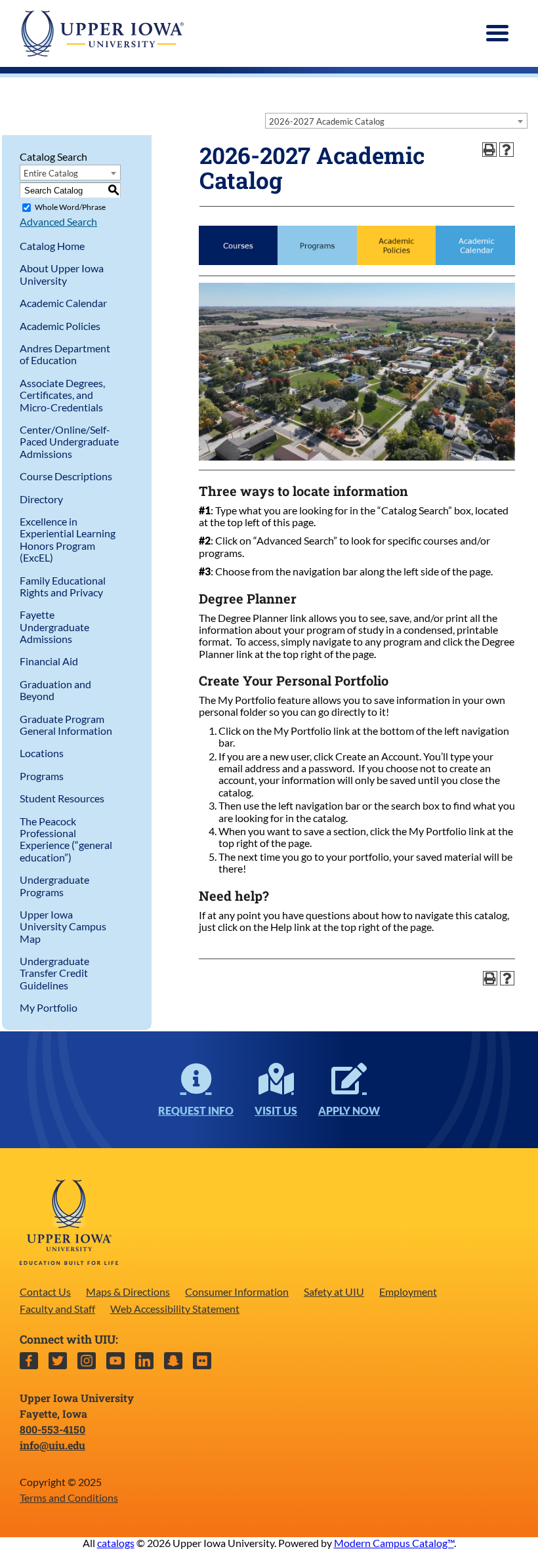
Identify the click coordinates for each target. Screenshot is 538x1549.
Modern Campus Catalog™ (394, 1543)
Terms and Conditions (69, 1497)
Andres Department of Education (65, 354)
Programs (42, 776)
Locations (42, 753)
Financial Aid (49, 661)
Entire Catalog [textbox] (51, 173)
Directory (41, 499)
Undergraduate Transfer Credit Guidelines (54, 973)
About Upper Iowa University (62, 274)
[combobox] (396, 121)
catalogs (115, 1543)
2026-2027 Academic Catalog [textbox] (326, 121)
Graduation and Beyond (55, 690)
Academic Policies (60, 326)
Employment (408, 1291)
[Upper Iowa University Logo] (102, 33)
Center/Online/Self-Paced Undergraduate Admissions (69, 441)
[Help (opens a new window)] (506, 149)
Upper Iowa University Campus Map (63, 926)
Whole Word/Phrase (70, 207)
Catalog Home (52, 245)
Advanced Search (58, 221)
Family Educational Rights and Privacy (63, 586)
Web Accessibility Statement (174, 1308)
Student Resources (62, 798)
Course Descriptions (66, 476)
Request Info (196, 1110)
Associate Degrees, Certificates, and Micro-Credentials (62, 395)
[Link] (238, 261)
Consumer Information (237, 1291)
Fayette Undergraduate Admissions (54, 626)
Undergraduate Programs (54, 885)
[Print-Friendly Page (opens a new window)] (489, 149)
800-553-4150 (52, 1429)
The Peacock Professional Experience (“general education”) (66, 839)
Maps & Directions (128, 1291)
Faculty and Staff (57, 1308)
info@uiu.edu (52, 1445)
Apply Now (349, 1110)
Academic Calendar (63, 303)
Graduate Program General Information (66, 725)
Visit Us (276, 1110)
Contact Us (45, 1291)
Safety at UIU (334, 1291)
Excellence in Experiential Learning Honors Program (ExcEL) (67, 539)
